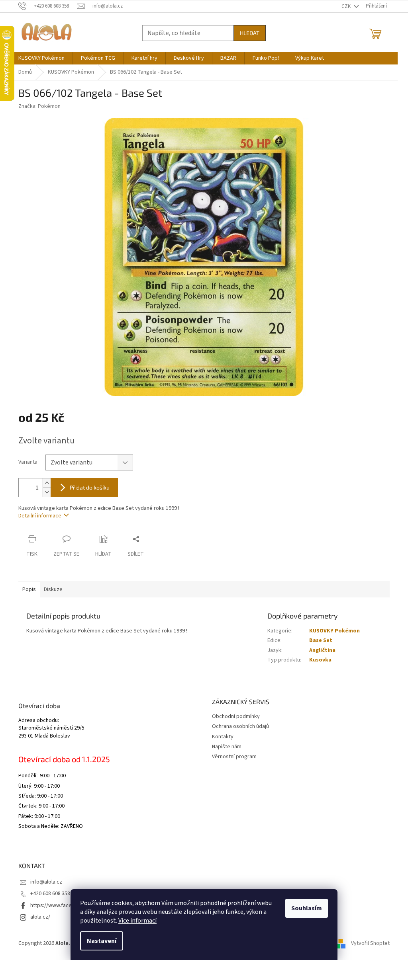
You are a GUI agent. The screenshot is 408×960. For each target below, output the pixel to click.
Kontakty (222, 737)
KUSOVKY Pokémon (334, 631)
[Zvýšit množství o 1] (47, 483)
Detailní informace (39, 516)
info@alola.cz (46, 882)
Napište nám (226, 747)
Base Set (320, 640)
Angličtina (322, 650)
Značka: (39, 106)
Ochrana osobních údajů (240, 726)
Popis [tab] (29, 589)
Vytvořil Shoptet (370, 943)
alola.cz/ (40, 917)
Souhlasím (306, 908)
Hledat (249, 32)
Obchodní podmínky (236, 716)
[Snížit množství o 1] (47, 492)
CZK (346, 6)
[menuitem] (41, 58)
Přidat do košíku (90, 487)
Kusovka (320, 660)
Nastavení (101, 941)
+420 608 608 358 (50, 894)
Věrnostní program (234, 757)
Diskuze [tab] (53, 589)
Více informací (137, 920)
